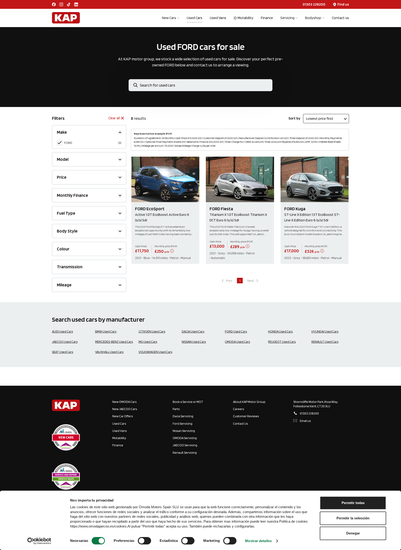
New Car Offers (122, 416)
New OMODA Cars (124, 402)
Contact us (340, 18)
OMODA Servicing (185, 438)
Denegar (353, 533)
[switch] (144, 540)
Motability (245, 18)
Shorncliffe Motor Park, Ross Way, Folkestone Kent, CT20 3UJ (315, 404)
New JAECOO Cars (124, 409)
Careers (238, 409)
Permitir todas (353, 503)
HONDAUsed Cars (280, 331)
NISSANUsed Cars (194, 341)
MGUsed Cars (148, 341)
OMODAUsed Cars (237, 341)
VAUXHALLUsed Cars (109, 352)
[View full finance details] (172, 251)
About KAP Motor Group (249, 402)
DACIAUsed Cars (193, 331)
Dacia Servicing (183, 416)
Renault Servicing (185, 452)
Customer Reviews (246, 416)
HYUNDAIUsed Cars (324, 331)
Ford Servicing (182, 423)
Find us (343, 4)
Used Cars (194, 18)
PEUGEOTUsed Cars (282, 341)
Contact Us (240, 423)
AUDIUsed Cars (62, 331)
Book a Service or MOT (188, 402)
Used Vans (218, 18)
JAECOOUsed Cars (65, 341)
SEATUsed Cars (62, 352)
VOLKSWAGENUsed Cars (155, 352)
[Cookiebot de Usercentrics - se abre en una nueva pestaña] (39, 540)
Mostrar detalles (258, 541)
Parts (176, 409)
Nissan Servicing (184, 431)
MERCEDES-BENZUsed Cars (114, 341)
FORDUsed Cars (236, 331)
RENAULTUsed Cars (324, 341)
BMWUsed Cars (105, 331)
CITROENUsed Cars (152, 331)
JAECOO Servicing (185, 445)
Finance (267, 18)
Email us (305, 421)
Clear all (114, 118)
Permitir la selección (352, 518)
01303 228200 (314, 4)
